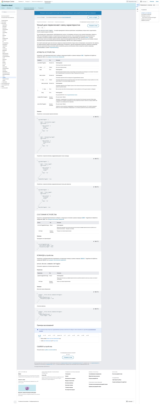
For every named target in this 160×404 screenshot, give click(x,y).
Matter (19, 373)
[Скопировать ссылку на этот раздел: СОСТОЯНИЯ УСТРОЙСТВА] (58, 214)
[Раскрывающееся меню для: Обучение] (12, 7)
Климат (66, 376)
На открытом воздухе (70, 389)
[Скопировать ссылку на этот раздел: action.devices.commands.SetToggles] (61, 264)
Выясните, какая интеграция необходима (27, 392)
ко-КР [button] (73, 335)
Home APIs (44, 375)
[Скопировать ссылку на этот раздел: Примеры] (42, 111)
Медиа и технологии (69, 380)
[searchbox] (8, 12)
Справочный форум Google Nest (119, 382)
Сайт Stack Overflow (116, 379)
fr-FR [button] (54, 335)
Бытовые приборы (69, 382)
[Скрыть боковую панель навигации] (15, 402)
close (158, 5)
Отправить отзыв (93, 25)
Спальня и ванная (69, 387)
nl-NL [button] (78, 335)
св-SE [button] (87, 335)
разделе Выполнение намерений (56, 219)
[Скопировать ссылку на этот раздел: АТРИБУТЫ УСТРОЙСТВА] (56, 52)
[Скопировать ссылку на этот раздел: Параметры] (43, 270)
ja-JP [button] (69, 335)
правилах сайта (50, 364)
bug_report (154, 5)
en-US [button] (44, 335)
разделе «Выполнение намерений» (56, 57)
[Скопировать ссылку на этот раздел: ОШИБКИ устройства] (53, 346)
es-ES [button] (49, 335)
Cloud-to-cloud (7, 5)
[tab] (39, 335)
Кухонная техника (69, 385)
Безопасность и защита (70, 378)
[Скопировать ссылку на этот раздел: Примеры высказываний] (55, 325)
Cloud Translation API (66, 17)
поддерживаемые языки (72, 94)
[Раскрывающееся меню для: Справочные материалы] (35, 7)
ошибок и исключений (49, 349)
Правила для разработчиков (95, 386)
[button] (8, 22)
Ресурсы (27, 1)
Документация (47, 1)
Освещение (67, 373)
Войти (157, 1)
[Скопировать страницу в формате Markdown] (42, 28)
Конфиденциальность (34, 401)
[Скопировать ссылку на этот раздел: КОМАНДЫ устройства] (54, 255)
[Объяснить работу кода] (94, 117)
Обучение (9, 8)
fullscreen (156, 5)
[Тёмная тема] (96, 117)
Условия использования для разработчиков (98, 384)
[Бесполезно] (98, 22)
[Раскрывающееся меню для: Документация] (52, 1)
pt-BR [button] (83, 335)
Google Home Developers (41, 21)
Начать (3, 8)
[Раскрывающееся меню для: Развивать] (21, 7)
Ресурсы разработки (93, 378)
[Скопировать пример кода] (98, 117)
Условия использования (23, 401)
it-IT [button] (65, 335)
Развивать (20, 1)
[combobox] (132, 1)
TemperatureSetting (53, 47)
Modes (86, 37)
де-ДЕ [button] (39, 335)
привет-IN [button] (59, 335)
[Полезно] (96, 22)
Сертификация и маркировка (95, 373)
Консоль (152, 1)
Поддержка (41, 8)
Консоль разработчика (117, 373)
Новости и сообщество (37, 1)
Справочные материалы (29, 8)
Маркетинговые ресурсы (94, 376)
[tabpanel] (68, 340)
